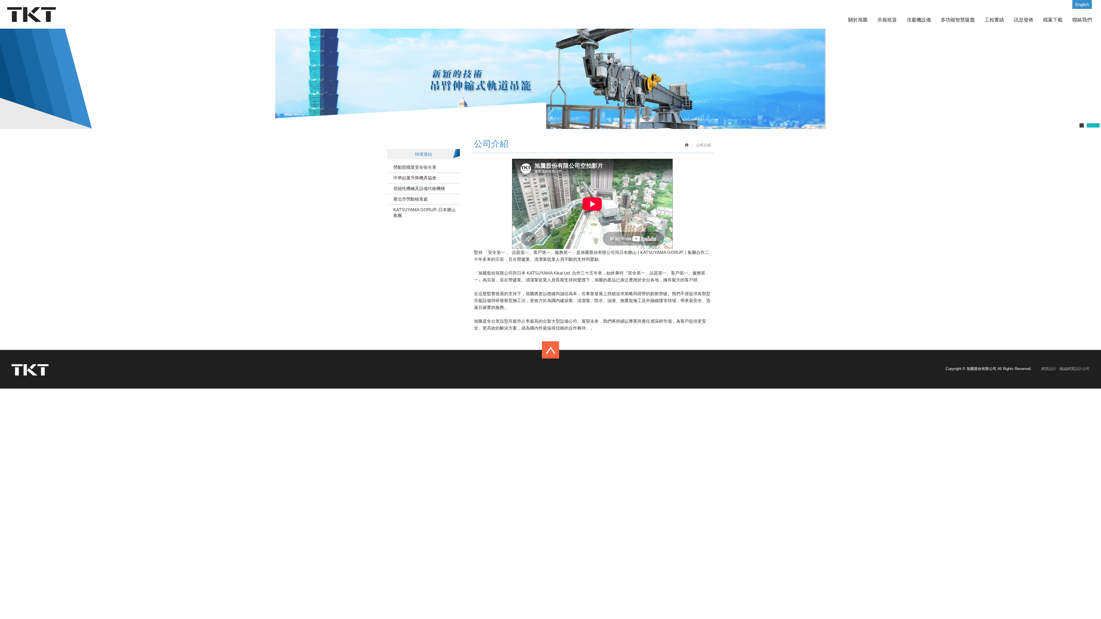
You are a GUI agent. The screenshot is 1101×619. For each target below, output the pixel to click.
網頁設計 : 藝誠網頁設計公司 (1065, 369)
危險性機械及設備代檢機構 (419, 188)
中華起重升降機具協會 (414, 177)
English (1082, 4)
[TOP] (550, 347)
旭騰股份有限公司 (31, 14)
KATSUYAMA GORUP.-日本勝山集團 (424, 212)
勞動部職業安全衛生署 (414, 167)
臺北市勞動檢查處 (410, 199)
